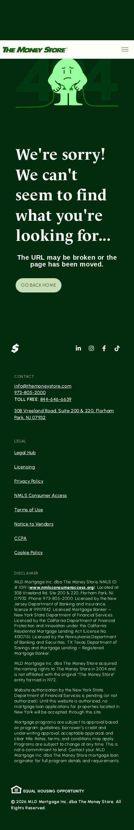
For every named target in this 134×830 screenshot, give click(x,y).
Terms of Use (28, 510)
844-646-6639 (56, 399)
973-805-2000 (30, 392)
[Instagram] (91, 348)
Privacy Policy (28, 481)
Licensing (24, 467)
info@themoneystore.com (42, 386)
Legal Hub (24, 452)
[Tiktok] (117, 348)
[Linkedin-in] (78, 348)
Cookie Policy (28, 552)
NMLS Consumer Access (40, 495)
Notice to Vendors (33, 524)
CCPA (20, 538)
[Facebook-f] (104, 348)
